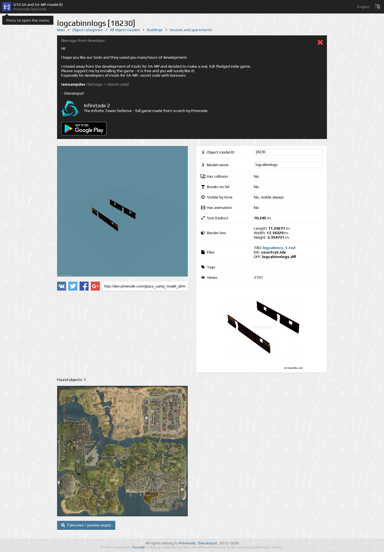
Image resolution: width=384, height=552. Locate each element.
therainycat (207, 543)
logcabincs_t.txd (279, 247)
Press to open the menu (27, 20)
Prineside (187, 543)
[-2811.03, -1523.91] (61, 483)
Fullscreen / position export (89, 525)
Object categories (87, 30)
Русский (139, 547)
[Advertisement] (122, 334)
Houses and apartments (191, 30)
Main (61, 30)
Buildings (155, 30)
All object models (125, 30)
